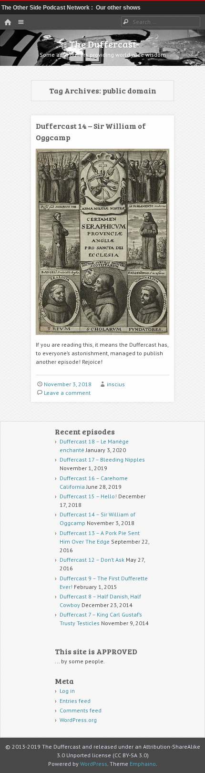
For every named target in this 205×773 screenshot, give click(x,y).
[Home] (7, 22)
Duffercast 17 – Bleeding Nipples (102, 459)
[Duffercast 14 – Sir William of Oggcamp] (102, 338)
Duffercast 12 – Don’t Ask (92, 559)
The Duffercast (102, 44)
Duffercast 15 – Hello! (88, 496)
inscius (116, 384)
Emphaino (143, 763)
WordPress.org (78, 719)
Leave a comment (67, 392)
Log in (67, 690)
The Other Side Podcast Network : (47, 7)
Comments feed (81, 710)
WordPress (93, 763)
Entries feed (75, 700)
